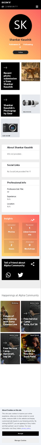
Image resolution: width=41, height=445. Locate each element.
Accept (20, 433)
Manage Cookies (20, 440)
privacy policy (26, 428)
